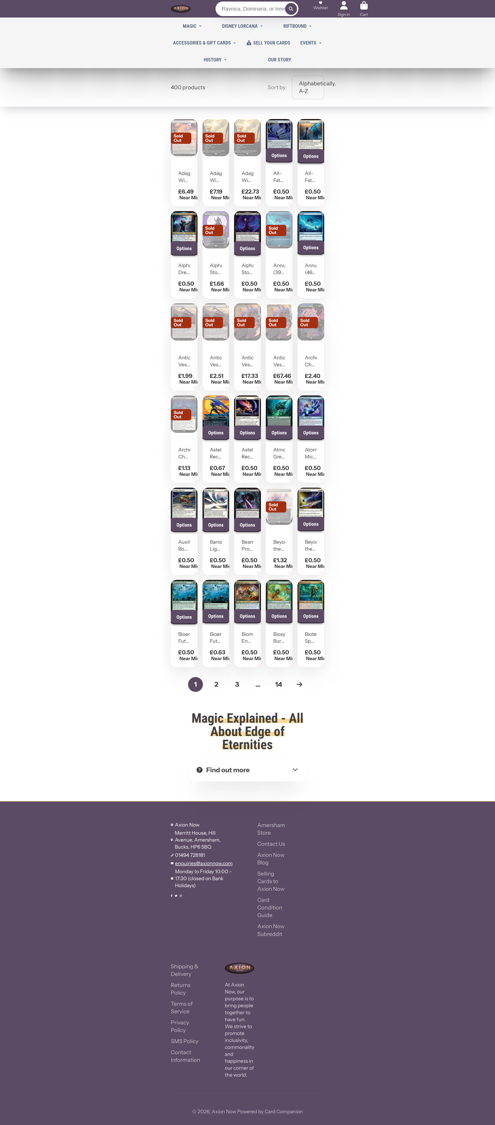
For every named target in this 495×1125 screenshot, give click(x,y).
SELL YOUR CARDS (271, 43)
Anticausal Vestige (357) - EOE (247, 347)
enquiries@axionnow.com (204, 863)
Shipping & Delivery (184, 970)
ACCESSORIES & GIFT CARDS (202, 43)
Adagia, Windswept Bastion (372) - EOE (247, 162)
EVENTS (308, 43)
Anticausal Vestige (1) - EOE (184, 347)
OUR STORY (279, 60)
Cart (364, 9)
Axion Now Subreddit (270, 930)
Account (344, 9)
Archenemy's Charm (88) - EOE (184, 439)
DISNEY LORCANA (240, 26)
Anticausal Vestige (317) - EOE (216, 347)
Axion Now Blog (270, 859)
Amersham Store (271, 829)
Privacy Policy (180, 1026)
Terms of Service (182, 1007)
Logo (181, 9)
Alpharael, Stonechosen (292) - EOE (216, 254)
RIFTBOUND (295, 26)
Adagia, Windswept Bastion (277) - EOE (216, 162)
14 (278, 684)
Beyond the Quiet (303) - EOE (279, 531)
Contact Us (271, 843)
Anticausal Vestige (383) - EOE (279, 347)
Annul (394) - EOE (279, 254)
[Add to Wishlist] (194, 204)
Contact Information (185, 1056)
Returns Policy (181, 989)
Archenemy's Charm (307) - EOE (311, 347)
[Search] (291, 9)
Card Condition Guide (269, 907)
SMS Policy (184, 1041)
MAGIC (189, 26)
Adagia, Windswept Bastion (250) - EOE (184, 162)
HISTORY (213, 60)
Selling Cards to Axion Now (270, 881)
